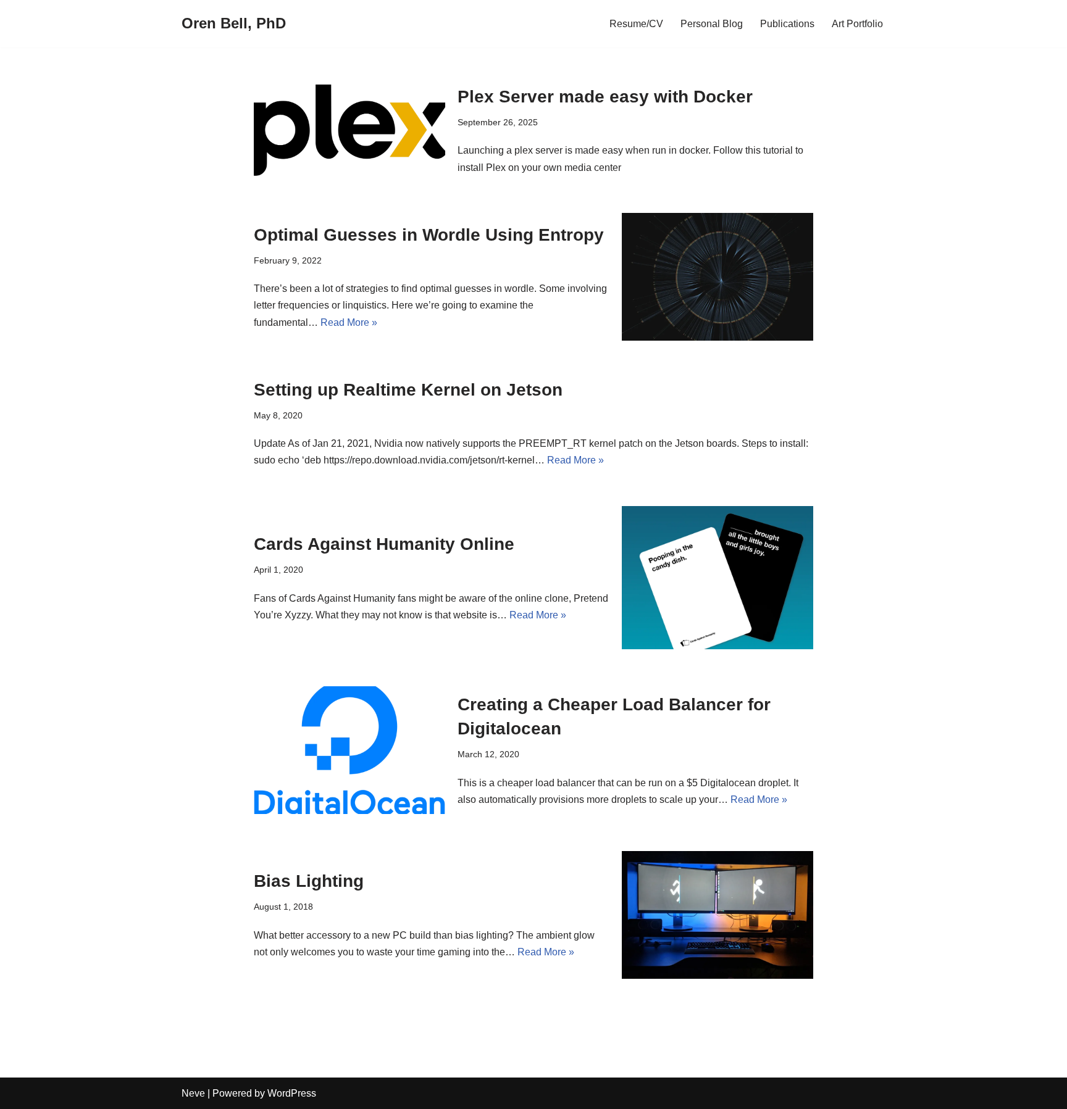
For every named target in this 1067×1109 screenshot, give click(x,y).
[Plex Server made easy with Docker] (349, 130)
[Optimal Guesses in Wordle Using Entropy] (717, 277)
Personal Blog (711, 24)
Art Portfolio (857, 24)
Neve (193, 1093)
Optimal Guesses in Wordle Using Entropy (429, 234)
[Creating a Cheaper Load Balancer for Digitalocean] (349, 750)
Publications (787, 24)
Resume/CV (636, 24)
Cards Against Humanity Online (384, 544)
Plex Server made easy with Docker (605, 96)
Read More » (348, 322)
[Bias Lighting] (717, 915)
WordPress (291, 1093)
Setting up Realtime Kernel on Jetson (408, 389)
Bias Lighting (309, 881)
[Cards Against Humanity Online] (717, 578)
